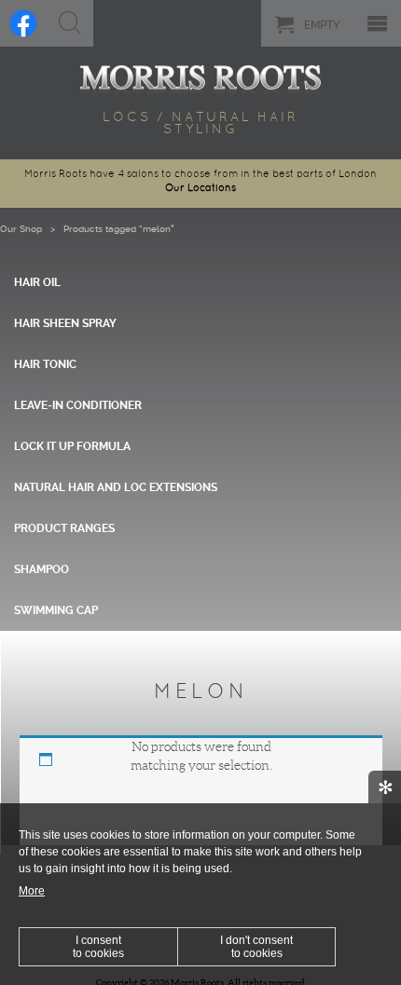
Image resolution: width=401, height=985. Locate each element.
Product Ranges (64, 528)
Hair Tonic (45, 364)
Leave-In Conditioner (78, 405)
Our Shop (21, 229)
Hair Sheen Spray (65, 323)
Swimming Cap (56, 610)
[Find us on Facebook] (23, 23)
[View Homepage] (200, 77)
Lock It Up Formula (72, 446)
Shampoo (41, 569)
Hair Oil (37, 282)
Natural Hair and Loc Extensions (115, 487)
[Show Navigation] (377, 23)
